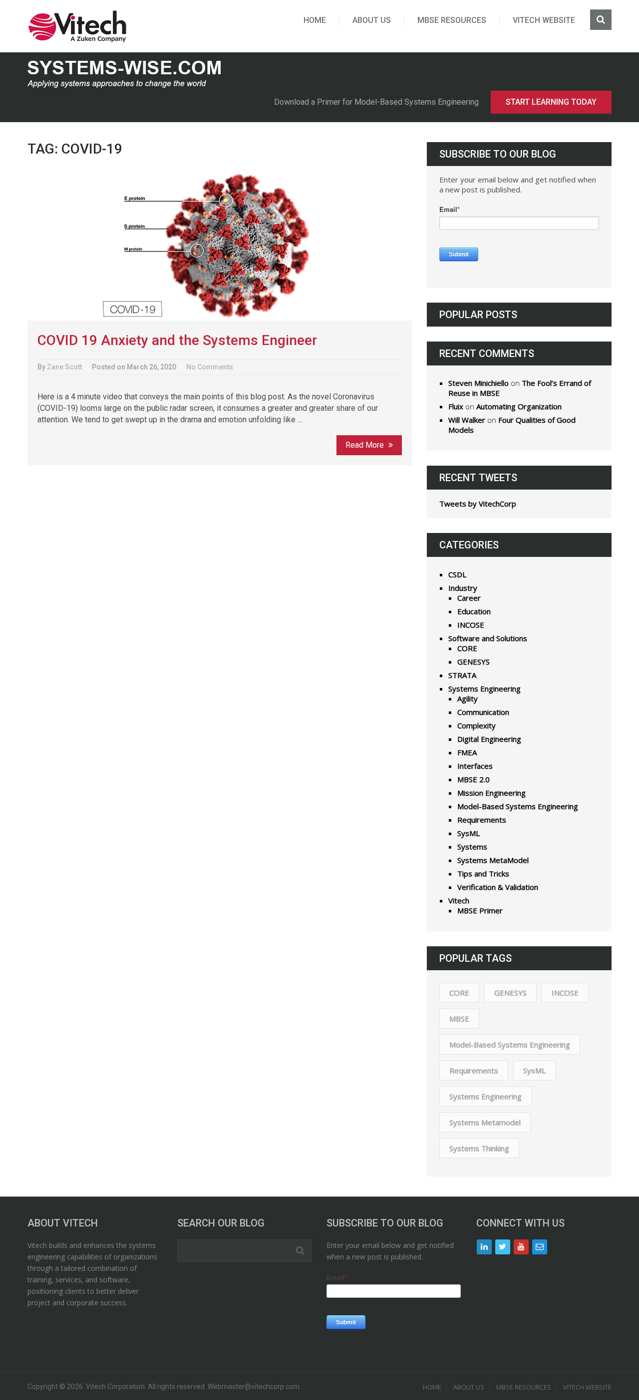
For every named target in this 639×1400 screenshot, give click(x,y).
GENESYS (473, 662)
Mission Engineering (491, 793)
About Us (371, 20)
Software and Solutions (487, 638)
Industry (462, 588)
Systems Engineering (484, 689)
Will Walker (466, 420)
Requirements (481, 820)
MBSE (459, 1019)
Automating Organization (519, 406)
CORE (467, 648)
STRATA (462, 675)
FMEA (467, 752)
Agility (467, 698)
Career (469, 598)
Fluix (455, 406)
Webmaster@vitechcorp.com (254, 1387)
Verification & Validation (497, 887)
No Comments (209, 367)
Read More (365, 445)
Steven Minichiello (478, 383)
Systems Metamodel (485, 1122)
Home (315, 20)
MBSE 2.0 (473, 779)
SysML (468, 833)
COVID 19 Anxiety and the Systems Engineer (177, 340)
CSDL (457, 574)
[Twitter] (502, 1246)
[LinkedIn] (484, 1246)
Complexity (476, 725)
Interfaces (475, 766)
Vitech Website (544, 20)
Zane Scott (64, 367)
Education (474, 611)
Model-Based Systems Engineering (517, 806)
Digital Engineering (489, 739)
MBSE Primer (480, 910)
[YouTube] (521, 1246)
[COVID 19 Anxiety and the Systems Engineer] (219, 246)
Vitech (458, 900)
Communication (483, 712)
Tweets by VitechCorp (477, 504)
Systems (472, 847)
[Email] (539, 1246)
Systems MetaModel (493, 860)
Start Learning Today (551, 102)
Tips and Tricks (483, 873)
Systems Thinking (479, 1148)
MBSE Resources (451, 20)
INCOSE (470, 625)
